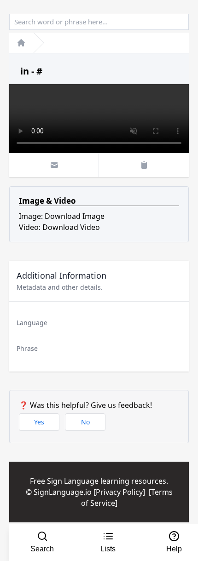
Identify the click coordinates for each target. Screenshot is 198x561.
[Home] (21, 42)
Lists (108, 549)
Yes (39, 422)
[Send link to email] (54, 165)
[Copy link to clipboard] (144, 165)
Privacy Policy (119, 492)
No (85, 422)
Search (42, 549)
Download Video (71, 227)
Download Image (75, 216)
